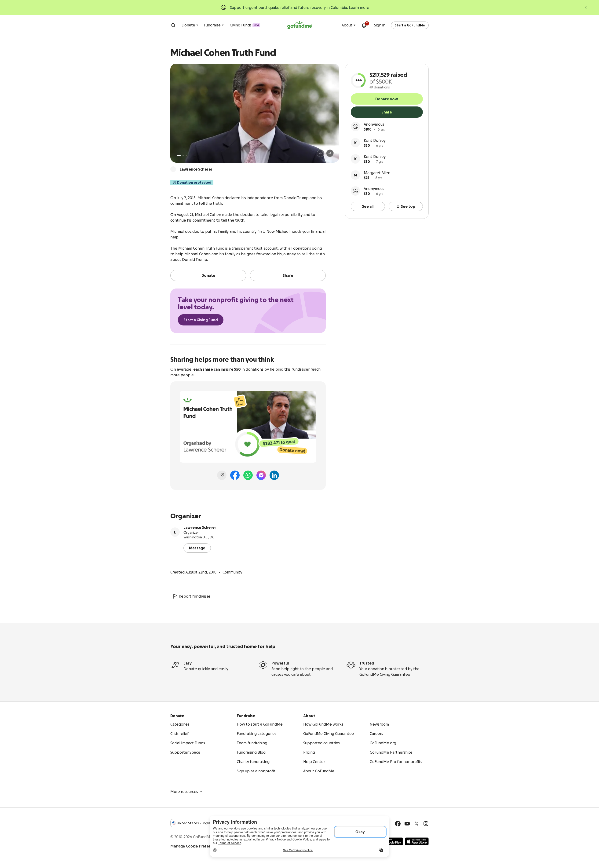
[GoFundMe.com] (299, 25)
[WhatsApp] (248, 475)
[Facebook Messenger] (261, 475)
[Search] (173, 25)
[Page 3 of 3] (186, 155)
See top (408, 206)
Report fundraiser (194, 596)
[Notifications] (364, 25)
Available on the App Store (417, 841)
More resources (184, 791)
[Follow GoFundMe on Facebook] (397, 823)
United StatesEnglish (194, 823)
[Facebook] (235, 475)
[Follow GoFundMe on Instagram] (426, 823)
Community (232, 572)
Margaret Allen (377, 173)
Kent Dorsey (375, 140)
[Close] (586, 7)
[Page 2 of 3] (183, 155)
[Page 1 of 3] (179, 155)
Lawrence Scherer (199, 527)
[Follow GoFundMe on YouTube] (407, 823)
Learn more (359, 7)
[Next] (330, 153)
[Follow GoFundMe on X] (416, 823)
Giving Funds (244, 25)
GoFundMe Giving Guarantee (384, 674)
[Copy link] (221, 475)
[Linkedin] (274, 475)
